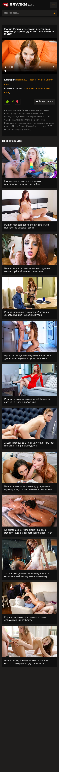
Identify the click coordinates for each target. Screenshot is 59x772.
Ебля (25, 88)
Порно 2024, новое (26, 80)
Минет (32, 88)
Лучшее (41, 80)
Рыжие (39, 88)
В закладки (44, 101)
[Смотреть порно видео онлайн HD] (18, 5)
